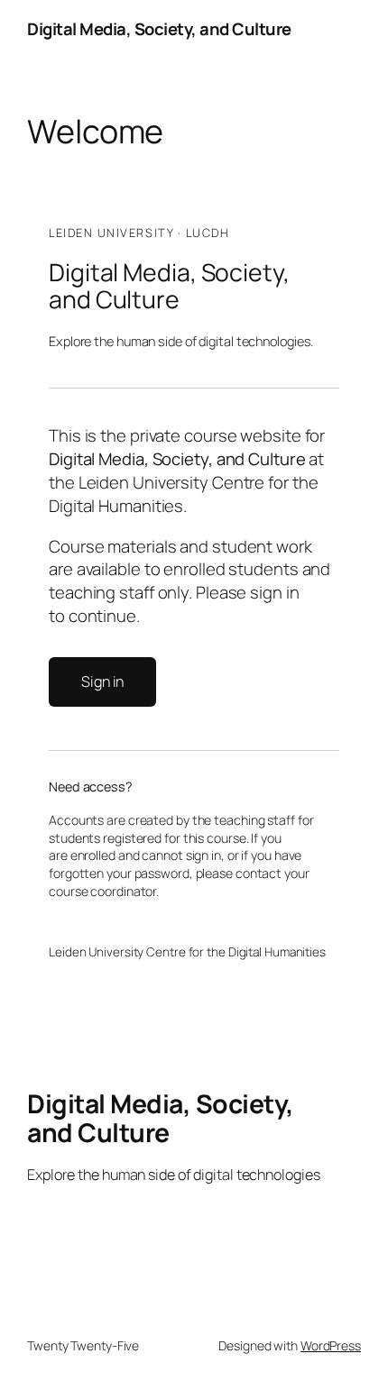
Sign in (102, 681)
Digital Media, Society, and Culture (159, 29)
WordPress (330, 1345)
